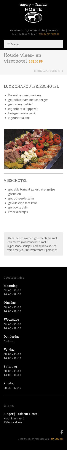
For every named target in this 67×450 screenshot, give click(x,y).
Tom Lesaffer (56, 438)
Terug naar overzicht (48, 71)
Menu (15, 44)
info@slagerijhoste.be (49, 33)
